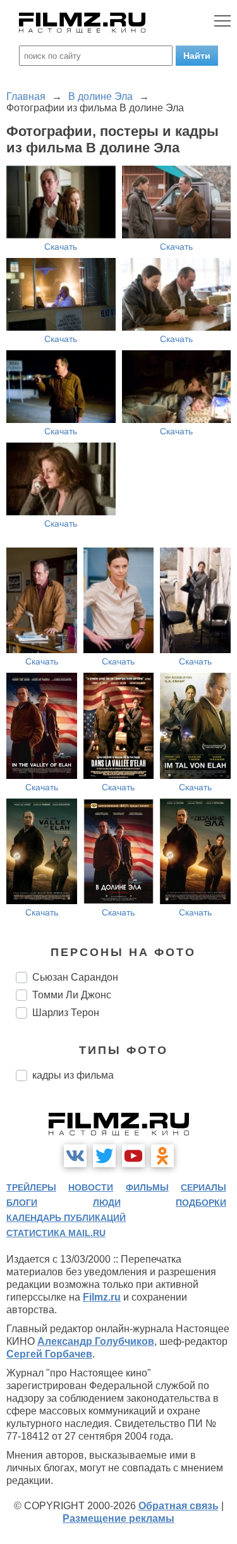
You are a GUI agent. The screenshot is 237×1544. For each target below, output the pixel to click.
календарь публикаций (66, 1218)
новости (90, 1187)
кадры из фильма (73, 1075)
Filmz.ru (102, 1297)
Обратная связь (178, 1505)
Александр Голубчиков (95, 1341)
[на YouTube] (133, 1155)
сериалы (203, 1187)
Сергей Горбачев (49, 1354)
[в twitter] (104, 1155)
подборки (201, 1203)
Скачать (60, 247)
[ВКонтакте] (75, 1155)
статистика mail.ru (56, 1233)
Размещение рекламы (118, 1518)
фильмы (147, 1187)
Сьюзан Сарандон (75, 977)
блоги (21, 1203)
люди (107, 1203)
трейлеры (31, 1187)
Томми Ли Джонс (71, 995)
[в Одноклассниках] (162, 1155)
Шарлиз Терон (65, 1012)
